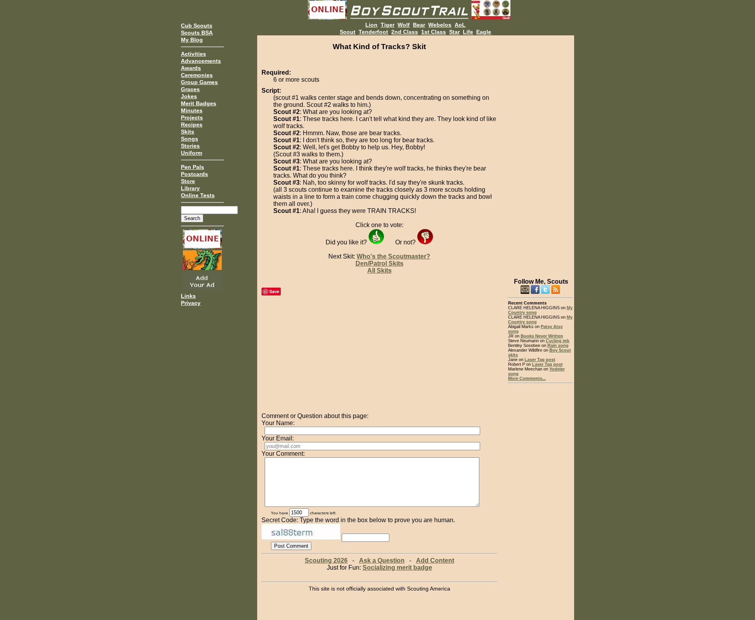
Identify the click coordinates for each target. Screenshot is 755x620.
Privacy (191, 303)
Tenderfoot (373, 32)
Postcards (194, 174)
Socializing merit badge (397, 567)
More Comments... (527, 378)
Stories (190, 146)
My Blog (192, 40)
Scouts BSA (197, 32)
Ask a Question (382, 560)
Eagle (483, 32)
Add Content (435, 560)
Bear (419, 25)
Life (468, 32)
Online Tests (198, 195)
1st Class (433, 32)
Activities (193, 54)
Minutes (192, 110)
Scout (347, 32)
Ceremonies (197, 75)
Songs (189, 139)
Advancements (201, 61)
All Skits (379, 270)
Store (188, 181)
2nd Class (404, 32)
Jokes (189, 96)
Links (188, 296)
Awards (191, 68)
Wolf (404, 25)
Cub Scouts (196, 25)
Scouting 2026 (326, 560)
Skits (187, 131)
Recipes (192, 124)
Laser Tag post (540, 359)
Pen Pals (192, 167)
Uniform (191, 153)
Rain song (558, 345)
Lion (371, 25)
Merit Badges (198, 103)
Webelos (439, 25)
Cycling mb (557, 340)
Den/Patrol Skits (379, 263)
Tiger (387, 25)
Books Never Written (542, 336)
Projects (192, 117)
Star (454, 32)
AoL (460, 25)
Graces (190, 89)
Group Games (199, 82)
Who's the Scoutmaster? (393, 256)
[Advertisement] (540, 153)
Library (190, 188)
